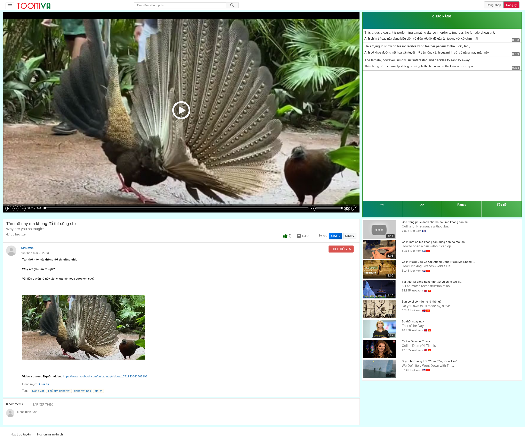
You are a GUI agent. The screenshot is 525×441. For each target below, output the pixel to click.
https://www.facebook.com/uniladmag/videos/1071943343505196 (105, 376)
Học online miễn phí (50, 434)
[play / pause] (8, 208)
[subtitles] (347, 208)
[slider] (175, 208)
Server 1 (335, 235)
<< (15, 208)
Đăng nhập (494, 5)
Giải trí (44, 384)
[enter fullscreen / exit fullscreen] (354, 208)
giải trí (99, 390)
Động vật (38, 390)
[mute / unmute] (313, 208)
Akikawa (27, 248)
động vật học (82, 390)
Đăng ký (511, 5)
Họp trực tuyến (20, 434)
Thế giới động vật (59, 390)
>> (23, 208)
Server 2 (350, 235)
